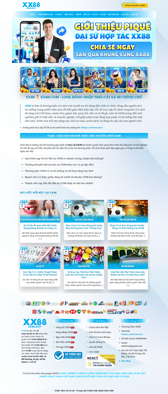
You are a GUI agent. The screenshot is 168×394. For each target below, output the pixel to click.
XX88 (32, 14)
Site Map (126, 361)
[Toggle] (22, 158)
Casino (58, 14)
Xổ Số (103, 14)
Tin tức (125, 14)
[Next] (150, 40)
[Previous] (18, 40)
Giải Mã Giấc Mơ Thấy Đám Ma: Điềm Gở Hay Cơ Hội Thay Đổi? (128, 273)
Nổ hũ (78, 14)
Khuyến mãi (113, 14)
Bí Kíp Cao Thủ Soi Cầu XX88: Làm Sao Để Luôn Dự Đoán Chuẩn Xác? (84, 275)
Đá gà (95, 14)
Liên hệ (134, 14)
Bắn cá (87, 14)
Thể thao (69, 14)
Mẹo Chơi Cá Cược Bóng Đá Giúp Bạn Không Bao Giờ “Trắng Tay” (84, 226)
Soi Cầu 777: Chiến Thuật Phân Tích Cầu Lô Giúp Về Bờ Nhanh (40, 273)
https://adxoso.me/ (92, 127)
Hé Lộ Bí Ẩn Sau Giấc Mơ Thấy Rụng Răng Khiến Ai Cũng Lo (40, 226)
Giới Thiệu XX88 (45, 14)
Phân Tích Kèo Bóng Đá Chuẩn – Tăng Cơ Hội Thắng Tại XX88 (128, 226)
